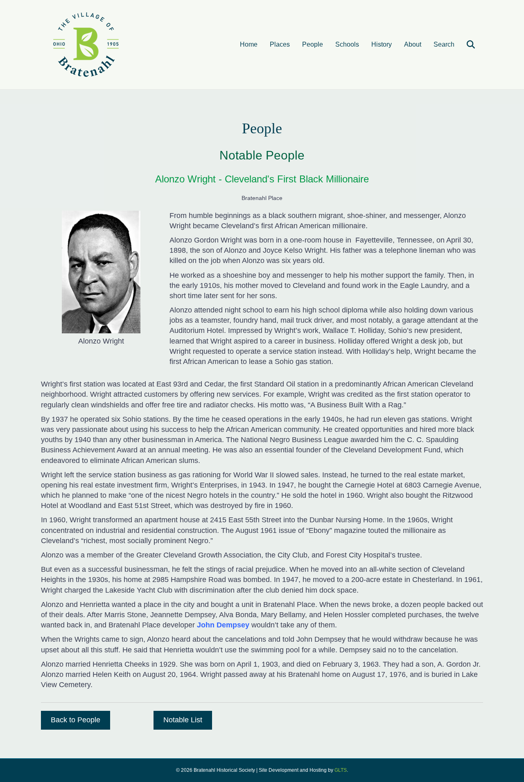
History (381, 44)
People (312, 44)
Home (248, 44)
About (412, 44)
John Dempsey (222, 625)
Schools (347, 44)
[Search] (466, 44)
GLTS (340, 770)
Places (280, 44)
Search (444, 44)
